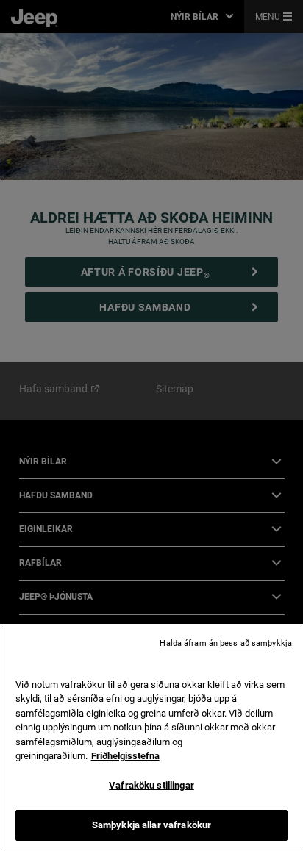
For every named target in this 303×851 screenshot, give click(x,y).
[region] (151, 737)
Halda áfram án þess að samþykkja (226, 643)
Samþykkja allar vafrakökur (151, 824)
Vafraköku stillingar (151, 785)
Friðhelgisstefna (125, 755)
